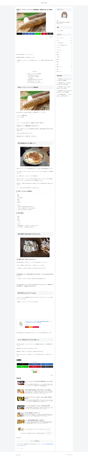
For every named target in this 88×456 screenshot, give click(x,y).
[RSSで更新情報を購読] (36, 372)
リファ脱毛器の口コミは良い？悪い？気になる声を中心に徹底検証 (64, 80)
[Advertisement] (35, 44)
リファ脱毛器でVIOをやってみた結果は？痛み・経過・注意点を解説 (63, 83)
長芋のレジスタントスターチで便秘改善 (34, 73)
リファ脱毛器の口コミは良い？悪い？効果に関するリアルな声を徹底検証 (64, 91)
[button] (50, 34)
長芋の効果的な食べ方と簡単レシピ (34, 75)
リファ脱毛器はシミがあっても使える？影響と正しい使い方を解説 (64, 87)
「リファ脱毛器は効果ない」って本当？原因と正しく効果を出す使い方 (64, 95)
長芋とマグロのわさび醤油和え (34, 76)
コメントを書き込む (35, 441)
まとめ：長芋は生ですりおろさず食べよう (35, 82)
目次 (33, 71)
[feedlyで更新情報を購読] (34, 372)
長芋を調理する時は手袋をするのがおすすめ (35, 79)
